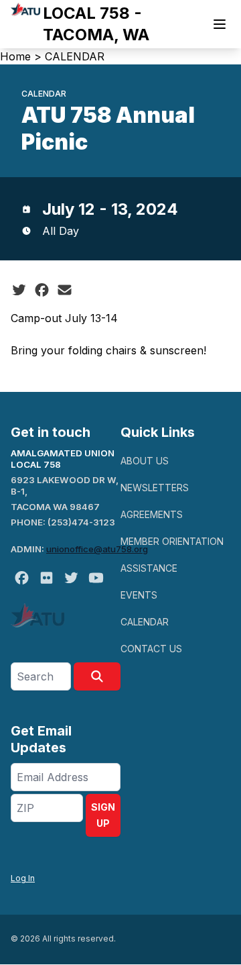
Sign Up (103, 815)
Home (15, 56)
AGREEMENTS (151, 514)
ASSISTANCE (148, 568)
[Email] (64, 290)
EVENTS (138, 595)
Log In (23, 878)
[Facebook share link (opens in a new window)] (41, 290)
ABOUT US (144, 460)
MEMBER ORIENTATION (172, 541)
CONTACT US (151, 648)
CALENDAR (74, 56)
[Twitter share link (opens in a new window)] (19, 290)
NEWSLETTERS (154, 487)
